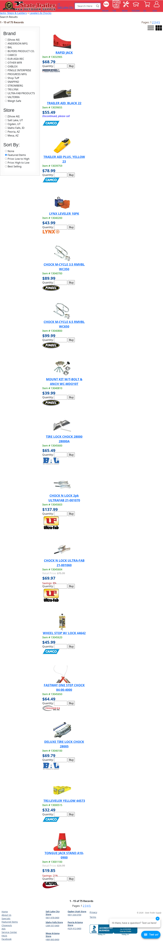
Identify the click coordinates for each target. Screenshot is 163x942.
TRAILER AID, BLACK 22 (64, 103)
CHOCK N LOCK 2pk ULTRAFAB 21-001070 (64, 497)
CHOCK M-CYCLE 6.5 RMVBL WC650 (64, 324)
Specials (6, 918)
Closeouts (7, 925)
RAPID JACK (64, 52)
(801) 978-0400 (52, 917)
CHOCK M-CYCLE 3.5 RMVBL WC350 (64, 266)
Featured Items (10, 921)
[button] (97, 6)
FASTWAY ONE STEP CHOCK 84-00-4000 (64, 687)
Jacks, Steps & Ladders (13, 13)
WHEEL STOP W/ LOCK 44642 (64, 633)
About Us (6, 914)
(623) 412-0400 (74, 928)
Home (5, 911)
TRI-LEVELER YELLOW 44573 (64, 801)
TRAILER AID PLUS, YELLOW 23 (64, 159)
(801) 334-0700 (74, 914)
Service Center (9, 932)
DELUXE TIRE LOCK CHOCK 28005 (64, 744)
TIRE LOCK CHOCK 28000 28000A (64, 438)
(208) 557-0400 (52, 925)
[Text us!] (151, 935)
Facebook (6, 939)
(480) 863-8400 (52, 939)
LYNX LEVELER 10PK (64, 213)
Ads (4, 928)
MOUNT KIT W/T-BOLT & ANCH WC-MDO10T (64, 381)
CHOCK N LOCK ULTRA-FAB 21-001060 (64, 562)
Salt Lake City (65, 7)
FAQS (4, 935)
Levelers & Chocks (40, 13)
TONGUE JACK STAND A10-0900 (64, 855)
